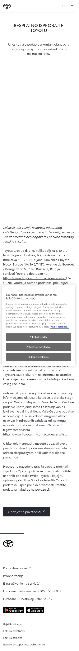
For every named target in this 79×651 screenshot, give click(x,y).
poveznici (42, 489)
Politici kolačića (58, 326)
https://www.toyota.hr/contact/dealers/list (34, 278)
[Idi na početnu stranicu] (7, 6)
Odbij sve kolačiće (38, 356)
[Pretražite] (64, 6)
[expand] (72, 6)
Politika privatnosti (14, 630)
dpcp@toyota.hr (26, 452)
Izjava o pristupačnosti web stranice (24, 644)
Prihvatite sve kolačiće (38, 346)
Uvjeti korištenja (12, 624)
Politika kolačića (12, 637)
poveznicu (10, 457)
